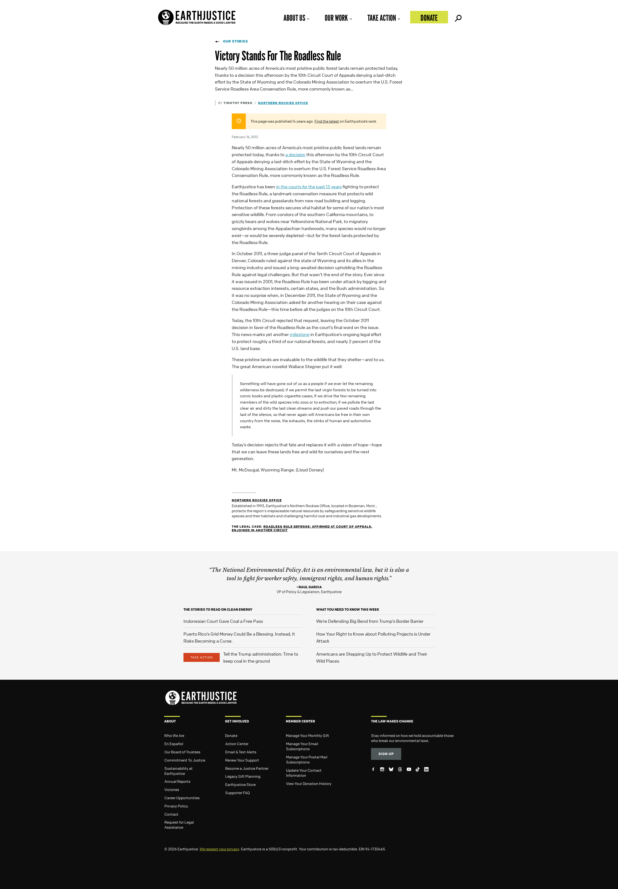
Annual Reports (177, 781)
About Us (294, 18)
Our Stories (235, 41)
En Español (173, 743)
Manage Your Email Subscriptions (302, 746)
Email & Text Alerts (240, 751)
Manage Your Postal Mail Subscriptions (306, 759)
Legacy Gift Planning (242, 776)
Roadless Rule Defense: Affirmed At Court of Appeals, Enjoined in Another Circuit (302, 528)
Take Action (381, 18)
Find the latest (327, 121)
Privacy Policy (176, 806)
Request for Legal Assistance (179, 825)
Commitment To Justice (184, 760)
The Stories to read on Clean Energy (217, 609)
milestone (299, 334)
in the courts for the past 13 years (309, 186)
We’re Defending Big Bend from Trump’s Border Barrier (369, 621)
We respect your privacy (219, 849)
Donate (429, 18)
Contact (171, 814)
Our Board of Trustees (182, 751)
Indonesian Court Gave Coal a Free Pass (223, 621)
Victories (171, 789)
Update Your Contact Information (304, 773)
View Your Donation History (308, 783)
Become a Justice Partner (246, 768)
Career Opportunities (182, 797)
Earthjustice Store (240, 784)
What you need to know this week (347, 609)
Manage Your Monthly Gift (307, 735)
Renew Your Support (242, 760)
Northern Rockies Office (283, 103)
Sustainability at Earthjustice (178, 771)
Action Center (236, 743)
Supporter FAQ (237, 792)
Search (458, 17)
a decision (295, 154)
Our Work (336, 18)
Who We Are (174, 735)
